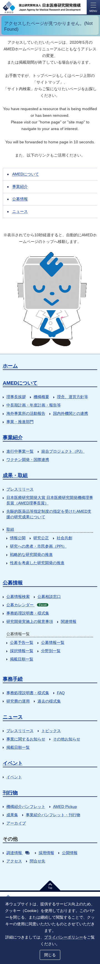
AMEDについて (25, 174)
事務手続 (13, 679)
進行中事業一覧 (20, 451)
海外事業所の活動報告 (25, 413)
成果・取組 (15, 475)
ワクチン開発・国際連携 (27, 459)
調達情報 (14, 853)
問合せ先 (37, 861)
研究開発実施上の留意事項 (29, 621)
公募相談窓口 (49, 596)
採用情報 (46, 853)
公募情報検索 (18, 596)
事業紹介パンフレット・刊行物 (53, 815)
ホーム (10, 366)
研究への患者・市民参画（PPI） (38, 546)
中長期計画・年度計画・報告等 (33, 405)
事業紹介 (20, 186)
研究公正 (41, 538)
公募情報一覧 (52, 642)
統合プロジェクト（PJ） (63, 451)
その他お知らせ (66, 739)
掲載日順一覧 (21, 659)
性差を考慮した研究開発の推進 (37, 563)
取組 (10, 529)
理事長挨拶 (16, 397)
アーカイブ (16, 823)
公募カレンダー (26, 605)
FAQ (61, 693)
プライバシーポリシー (63, 937)
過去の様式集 (49, 701)
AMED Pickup (65, 806)
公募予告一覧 (21, 642)
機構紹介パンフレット (25, 806)
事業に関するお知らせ (25, 739)
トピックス (51, 731)
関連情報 (68, 621)
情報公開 (18, 538)
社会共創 (64, 538)
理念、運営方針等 (72, 397)
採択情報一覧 (21, 651)
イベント (13, 763)
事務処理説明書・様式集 (27, 613)
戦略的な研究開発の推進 (31, 554)
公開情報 (70, 853)
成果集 (12, 815)
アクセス (14, 861)
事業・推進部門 (20, 421)
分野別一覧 (51, 651)
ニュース (20, 211)
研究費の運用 (18, 701)
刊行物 (10, 792)
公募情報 (20, 199)
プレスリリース (20, 489)
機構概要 (41, 397)
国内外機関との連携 (70, 413)
